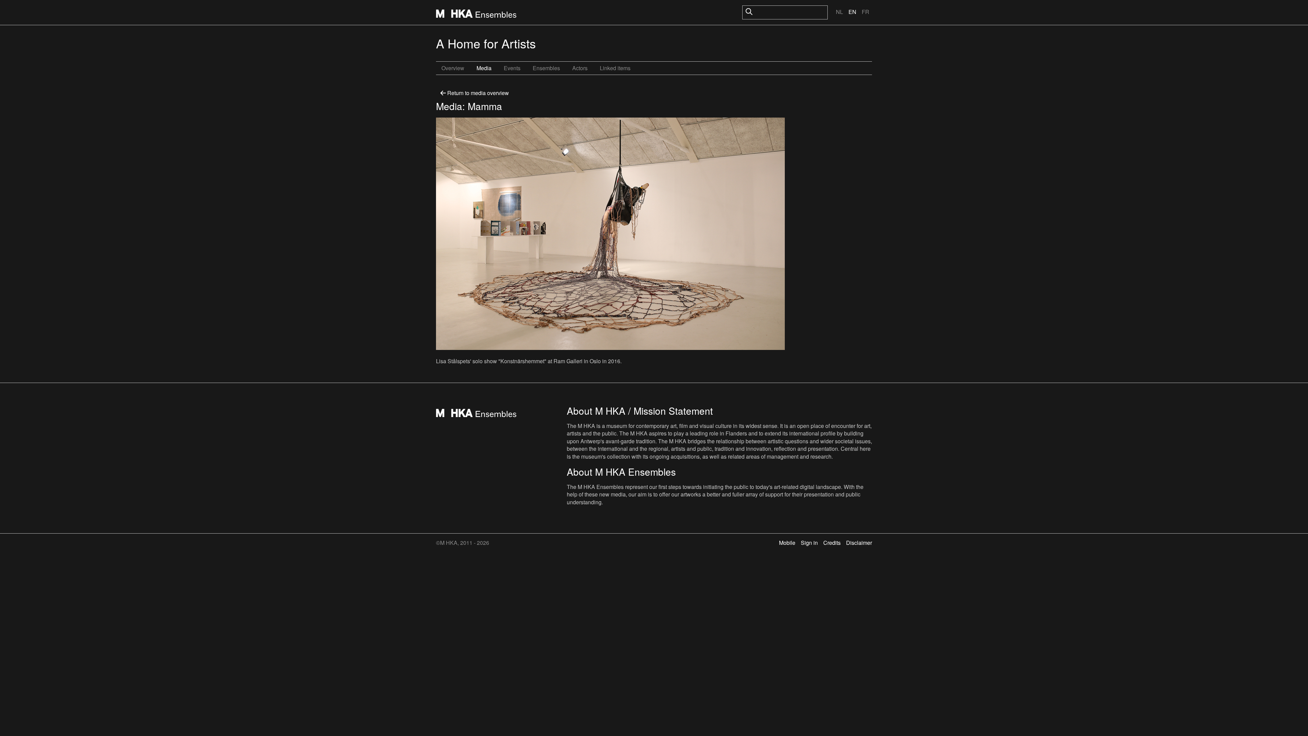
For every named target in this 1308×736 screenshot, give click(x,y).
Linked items (615, 68)
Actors (580, 68)
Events (512, 68)
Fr (865, 12)
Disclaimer (859, 543)
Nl (839, 12)
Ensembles (546, 68)
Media (484, 68)
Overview (452, 68)
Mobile (787, 543)
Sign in (809, 543)
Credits (832, 543)
